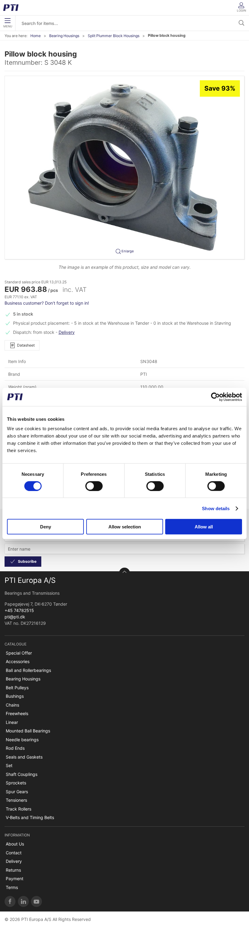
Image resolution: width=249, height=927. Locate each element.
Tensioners (16, 800)
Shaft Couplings (21, 774)
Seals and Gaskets (24, 756)
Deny (45, 526)
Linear (12, 722)
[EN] (13, 7)
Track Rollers (18, 808)
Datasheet (26, 345)
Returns (13, 870)
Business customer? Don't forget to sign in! (47, 303)
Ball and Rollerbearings (28, 670)
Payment (14, 878)
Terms (12, 887)
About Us (15, 843)
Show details (216, 508)
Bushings (15, 696)
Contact (14, 852)
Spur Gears (17, 791)
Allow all (204, 526)
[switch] (94, 486)
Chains (12, 704)
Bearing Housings (64, 35)
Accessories (17, 661)
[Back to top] (124, 573)
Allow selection (124, 526)
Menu (7, 26)
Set (9, 765)
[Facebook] (10, 901)
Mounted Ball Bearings (28, 730)
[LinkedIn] (23, 901)
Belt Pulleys (17, 687)
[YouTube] (36, 901)
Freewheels (17, 713)
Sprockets (16, 782)
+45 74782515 (19, 610)
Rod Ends (15, 748)
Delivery (67, 332)
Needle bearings (22, 739)
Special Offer (19, 652)
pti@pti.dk (15, 616)
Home (35, 35)
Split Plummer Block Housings (113, 35)
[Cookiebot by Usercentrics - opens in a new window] (215, 396)
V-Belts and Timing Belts (30, 817)
